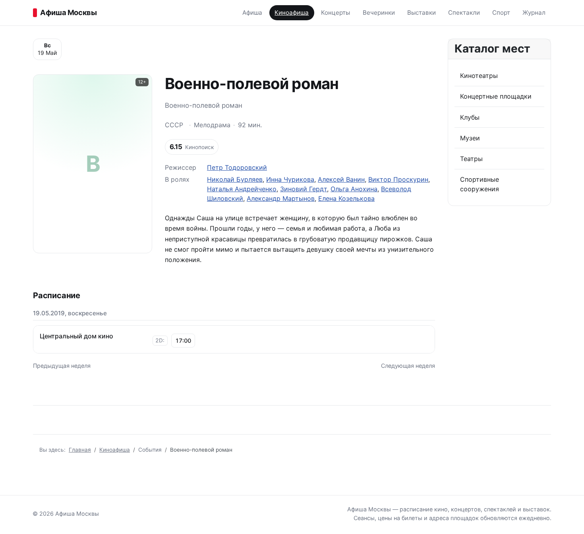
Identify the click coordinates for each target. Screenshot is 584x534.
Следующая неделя (408, 365)
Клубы (470, 117)
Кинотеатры (479, 76)
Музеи (470, 138)
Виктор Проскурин (398, 179)
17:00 (183, 340)
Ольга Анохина (354, 189)
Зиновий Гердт (303, 189)
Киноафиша (292, 12)
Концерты (335, 12)
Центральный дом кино (76, 336)
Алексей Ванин (341, 179)
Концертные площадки (496, 96)
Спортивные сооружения (479, 184)
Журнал (533, 12)
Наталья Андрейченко (242, 189)
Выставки (421, 12)
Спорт (501, 12)
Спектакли (464, 12)
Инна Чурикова (290, 179)
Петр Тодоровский (237, 167)
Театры (471, 159)
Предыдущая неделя (62, 365)
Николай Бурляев (235, 179)
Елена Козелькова (346, 198)
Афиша (252, 12)
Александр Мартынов (281, 198)
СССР (174, 125)
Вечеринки (379, 12)
